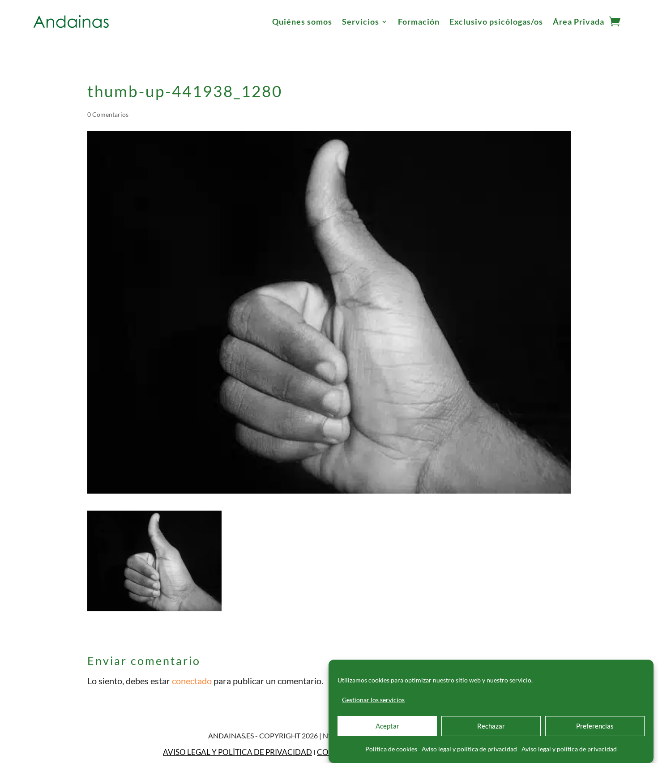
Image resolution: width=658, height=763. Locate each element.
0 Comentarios (107, 114)
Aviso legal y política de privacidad (469, 749)
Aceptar (387, 726)
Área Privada (578, 21)
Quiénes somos (302, 21)
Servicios (360, 21)
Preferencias (595, 726)
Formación (419, 21)
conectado (192, 680)
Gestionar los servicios (373, 699)
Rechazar (491, 726)
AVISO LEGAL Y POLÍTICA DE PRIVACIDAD (237, 752)
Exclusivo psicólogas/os (496, 21)
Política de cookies (391, 749)
